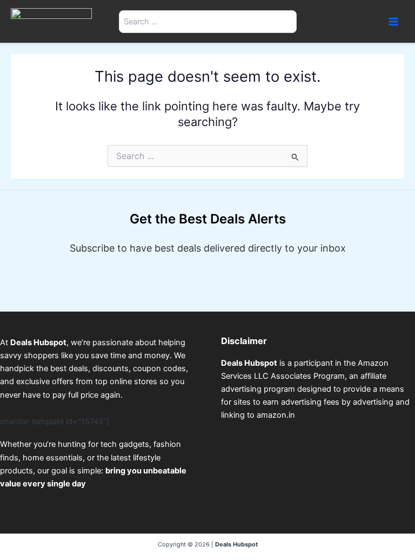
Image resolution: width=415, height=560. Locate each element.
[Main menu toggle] (393, 21)
